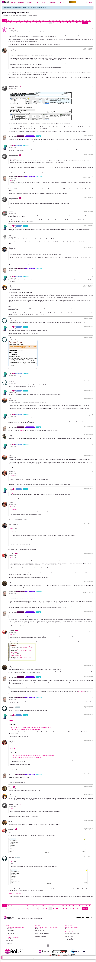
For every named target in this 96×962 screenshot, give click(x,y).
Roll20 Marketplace (10, 932)
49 (73, 23)
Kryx (10, 146)
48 (70, 23)
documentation (81, 691)
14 (46, 20)
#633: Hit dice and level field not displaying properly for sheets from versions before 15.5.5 (31, 727)
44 (57, 23)
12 (39, 20)
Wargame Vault (9, 943)
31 (13, 23)
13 (43, 20)
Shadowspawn (13, 248)
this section (22, 430)
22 (73, 20)
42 (50, 23)
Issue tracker (13, 450)
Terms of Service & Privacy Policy (30, 916)
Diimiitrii (11, 435)
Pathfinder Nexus (39, 929)
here (43, 958)
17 (56, 20)
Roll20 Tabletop (9, 929)
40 (43, 23)
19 (63, 20)
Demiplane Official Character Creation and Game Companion (46, 926)
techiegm (11, 49)
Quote (15, 30)
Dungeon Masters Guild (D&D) (72, 933)
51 (80, 23)
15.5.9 (10, 720)
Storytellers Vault (69, 939)
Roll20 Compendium (10, 933)
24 (79, 20)
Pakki (10, 286)
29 (7, 23)
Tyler (11, 634)
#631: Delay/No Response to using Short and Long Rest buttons (25, 729)
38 (37, 23)
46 (63, 23)
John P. (10, 212)
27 (89, 20)
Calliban (11, 399)
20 (66, 20)
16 (53, 20)
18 (59, 20)
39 (40, 23)
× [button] (94, 957)
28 (3, 23)
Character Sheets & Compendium (18, 15)
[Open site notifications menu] (86, 2)
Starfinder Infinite (69, 936)
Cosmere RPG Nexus (40, 935)
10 (33, 20)
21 (69, 20)
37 (33, 23)
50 (77, 23)
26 (86, 20)
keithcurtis (12, 136)
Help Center (46, 916)
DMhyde (11, 319)
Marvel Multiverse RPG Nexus (42, 933)
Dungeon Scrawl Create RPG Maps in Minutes (71, 926)
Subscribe (73, 2)
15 (49, 20)
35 (27, 23)
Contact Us (42, 916)
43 (53, 23)
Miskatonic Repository (70, 938)
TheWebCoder (13, 87)
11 (36, 20)
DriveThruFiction (9, 940)
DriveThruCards (9, 942)
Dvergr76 (12, 493)
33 (20, 23)
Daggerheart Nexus (39, 930)
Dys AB (11, 235)
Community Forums (6, 15)
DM (9, 28)
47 (67, 23)
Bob (9, 582)
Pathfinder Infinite (69, 935)
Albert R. (11, 554)
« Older (4, 20)
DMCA (38, 916)
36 (30, 23)
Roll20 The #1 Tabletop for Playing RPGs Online (15, 926)
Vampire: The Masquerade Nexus (42, 932)
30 (10, 23)
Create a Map (68, 929)
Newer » (85, 23)
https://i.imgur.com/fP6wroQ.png (15, 893)
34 (23, 23)
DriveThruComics (9, 939)
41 (47, 23)
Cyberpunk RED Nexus (40, 936)
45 (60, 23)
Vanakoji (11, 707)
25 (83, 20)
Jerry (10, 821)
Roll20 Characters (10, 930)
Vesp (10, 787)
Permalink (10, 30)
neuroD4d (11, 471)
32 (17, 23)
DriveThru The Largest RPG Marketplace (12, 936)
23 (76, 20)
